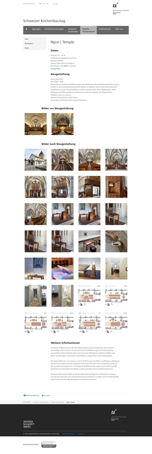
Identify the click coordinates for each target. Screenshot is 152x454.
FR (43, 3)
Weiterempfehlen (32, 395)
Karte (27, 48)
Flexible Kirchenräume (88, 30)
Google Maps (55, 68)
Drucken (47, 395)
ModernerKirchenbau (73, 30)
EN (47, 3)
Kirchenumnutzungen (54, 29)
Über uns (119, 29)
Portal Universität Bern (28, 3)
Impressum (81, 434)
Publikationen (105, 29)
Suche (56, 4)
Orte (26, 39)
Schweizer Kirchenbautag (41, 402)
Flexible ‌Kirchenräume (57, 402)
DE (40, 3)
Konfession (29, 43)
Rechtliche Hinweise (69, 434)
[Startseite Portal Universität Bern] (121, 8)
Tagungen (36, 29)
